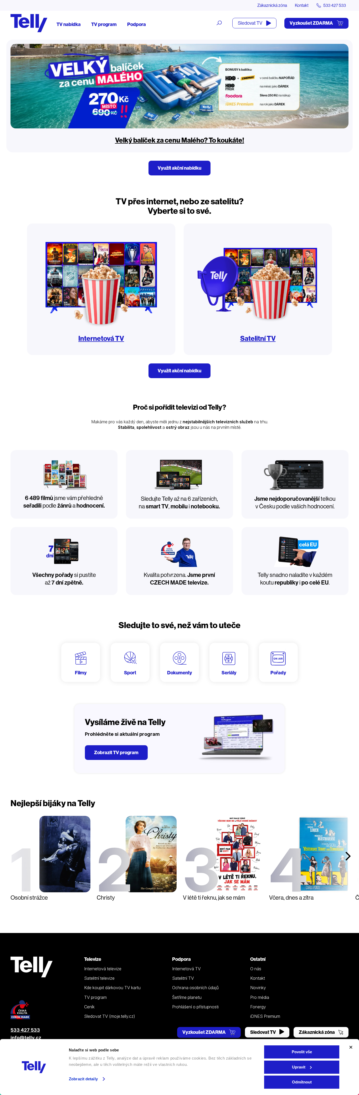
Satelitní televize (99, 978)
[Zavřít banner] (351, 1047)
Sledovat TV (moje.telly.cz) (109, 1016)
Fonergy (258, 1006)
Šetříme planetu (187, 997)
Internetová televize (102, 968)
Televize (92, 959)
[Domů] (29, 23)
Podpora (136, 24)
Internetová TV (101, 338)
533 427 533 (25, 1030)
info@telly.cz (26, 1037)
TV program (104, 24)
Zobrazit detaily (83, 1079)
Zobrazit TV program (116, 752)
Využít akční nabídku (179, 168)
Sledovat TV (250, 23)
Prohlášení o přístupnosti (195, 1006)
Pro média (259, 997)
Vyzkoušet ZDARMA (312, 23)
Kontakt (302, 5)
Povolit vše (302, 1052)
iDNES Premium (265, 1016)
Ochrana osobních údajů (195, 987)
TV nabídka (69, 24)
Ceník (89, 1006)
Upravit (298, 1067)
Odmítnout (302, 1082)
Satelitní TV (258, 338)
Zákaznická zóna (272, 5)
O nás (255, 968)
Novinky (258, 987)
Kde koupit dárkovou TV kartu (112, 987)
